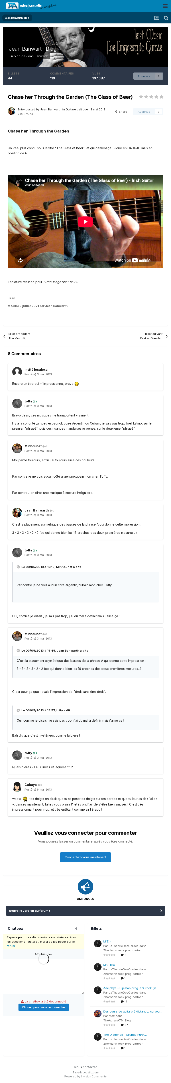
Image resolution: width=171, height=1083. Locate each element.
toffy (28, 401)
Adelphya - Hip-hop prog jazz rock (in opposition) (129, 988)
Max (112, 1016)
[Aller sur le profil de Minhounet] (17, 448)
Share (122, 111)
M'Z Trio (109, 965)
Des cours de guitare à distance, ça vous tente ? (132, 1012)
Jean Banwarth (37, 56)
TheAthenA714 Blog (117, 1020)
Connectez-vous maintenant (85, 857)
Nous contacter (85, 1067)
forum (11, 946)
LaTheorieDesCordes (123, 946)
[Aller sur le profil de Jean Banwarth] (11, 111)
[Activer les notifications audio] (77, 929)
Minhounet (33, 446)
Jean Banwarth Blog (32, 49)
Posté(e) (38, 374)
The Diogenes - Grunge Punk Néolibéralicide (123, 1035)
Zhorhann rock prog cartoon (123, 950)
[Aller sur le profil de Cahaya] (17, 787)
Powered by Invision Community (85, 1076)
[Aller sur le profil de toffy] (17, 403)
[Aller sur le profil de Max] (98, 1013)
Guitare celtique (77, 109)
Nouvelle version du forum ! (29, 910)
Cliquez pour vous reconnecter (43, 1007)
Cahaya (30, 785)
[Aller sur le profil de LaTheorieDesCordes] (98, 943)
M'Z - (107, 941)
